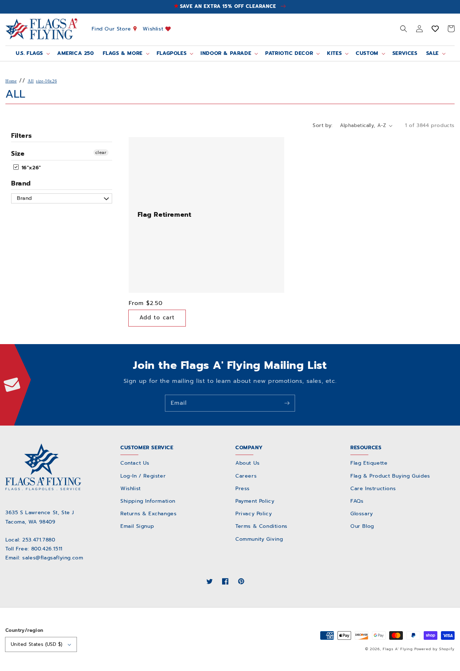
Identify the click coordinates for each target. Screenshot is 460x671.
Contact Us (135, 463)
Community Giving (259, 539)
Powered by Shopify (434, 649)
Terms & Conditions (261, 526)
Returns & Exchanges (148, 513)
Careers (246, 476)
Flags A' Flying (398, 649)
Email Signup (137, 526)
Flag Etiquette (368, 463)
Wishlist (154, 28)
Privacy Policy (253, 513)
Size (17, 154)
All (31, 81)
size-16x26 (46, 81)
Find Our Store (112, 28)
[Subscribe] (287, 403)
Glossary (361, 513)
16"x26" (30, 168)
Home (11, 81)
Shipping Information (147, 501)
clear (101, 152)
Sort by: (322, 125)
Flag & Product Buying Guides (390, 476)
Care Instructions (373, 488)
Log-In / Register (143, 476)
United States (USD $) (36, 644)
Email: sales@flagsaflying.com (44, 558)
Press (242, 488)
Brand (21, 183)
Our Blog (362, 526)
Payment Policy (254, 501)
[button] (403, 29)
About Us (247, 463)
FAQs (356, 501)
